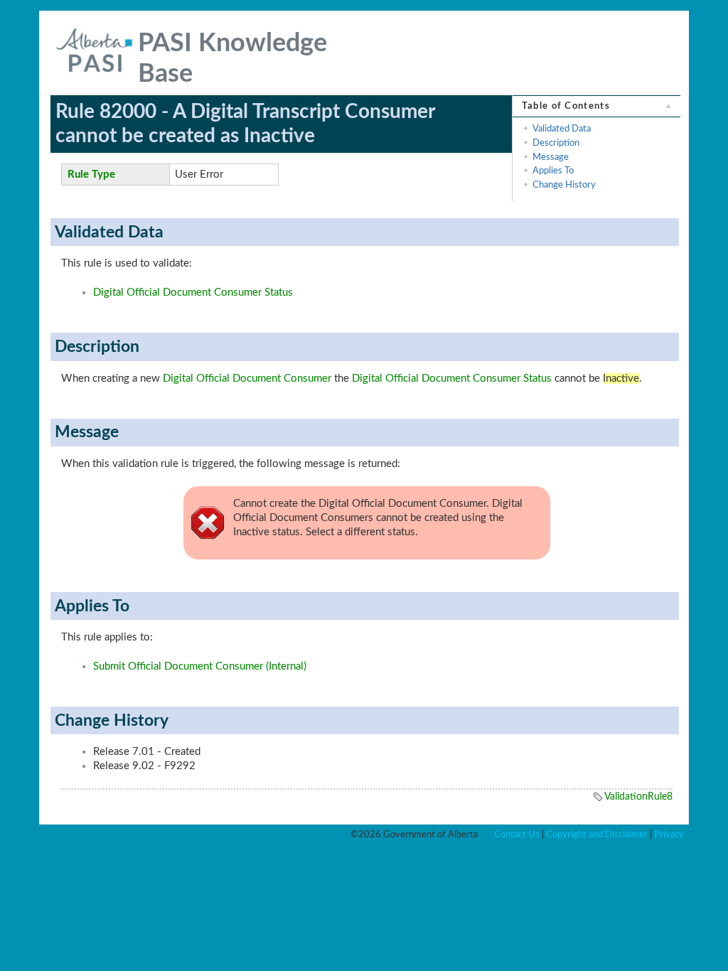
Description (555, 143)
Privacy (669, 834)
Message (550, 157)
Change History (564, 185)
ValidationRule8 (638, 797)
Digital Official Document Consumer (247, 378)
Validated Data (561, 129)
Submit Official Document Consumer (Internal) (199, 666)
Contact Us (517, 834)
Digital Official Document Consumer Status (193, 292)
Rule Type (91, 174)
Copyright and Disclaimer (597, 834)
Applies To (553, 171)
